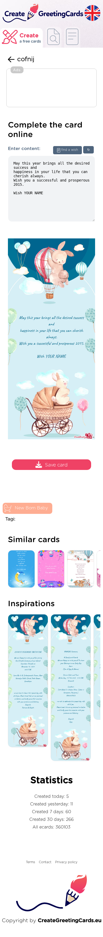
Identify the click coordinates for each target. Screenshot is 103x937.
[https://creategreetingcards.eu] (42, 13)
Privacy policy (66, 862)
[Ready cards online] (72, 37)
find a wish (69, 149)
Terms (30, 862)
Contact (45, 862)
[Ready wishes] (53, 37)
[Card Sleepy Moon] (23, 569)
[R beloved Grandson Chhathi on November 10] (29, 681)
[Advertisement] (51, 88)
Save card (56, 465)
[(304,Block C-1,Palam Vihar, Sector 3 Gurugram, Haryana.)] (72, 688)
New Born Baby (31, 508)
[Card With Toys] (82, 569)
